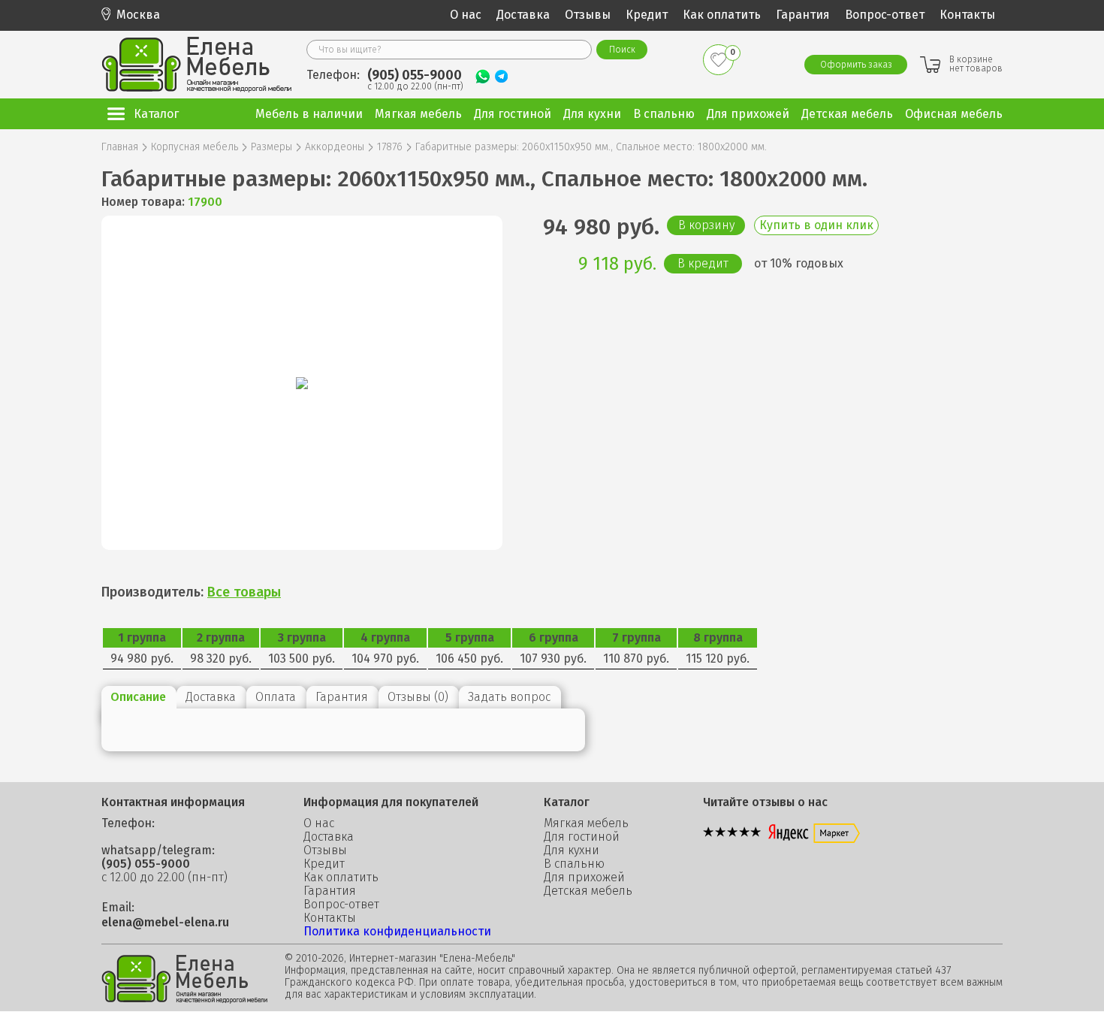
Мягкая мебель (586, 823)
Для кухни (571, 850)
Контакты (967, 15)
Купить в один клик (816, 225)
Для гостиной (582, 837)
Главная (119, 147)
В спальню (574, 864)
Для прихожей (584, 878)
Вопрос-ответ (885, 15)
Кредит (647, 15)
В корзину (706, 225)
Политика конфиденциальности (397, 931)
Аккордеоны (334, 147)
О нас (465, 15)
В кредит (702, 263)
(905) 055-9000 (414, 75)
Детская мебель (588, 891)
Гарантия (803, 15)
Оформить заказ (856, 64)
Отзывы (588, 15)
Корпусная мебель (194, 147)
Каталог (156, 113)
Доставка (523, 15)
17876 (390, 147)
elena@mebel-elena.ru (165, 923)
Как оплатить (722, 15)
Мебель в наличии (309, 113)
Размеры (271, 147)
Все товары (244, 592)
